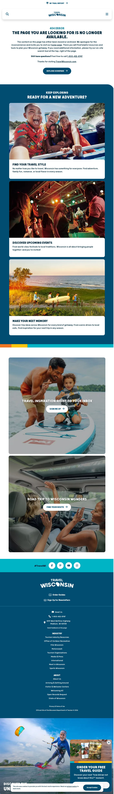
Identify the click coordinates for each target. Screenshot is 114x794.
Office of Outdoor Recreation (57, 641)
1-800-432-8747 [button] (74, 56)
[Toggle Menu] (105, 14)
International (57, 660)
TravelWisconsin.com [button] (66, 61)
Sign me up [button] (55, 409)
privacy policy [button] (72, 786)
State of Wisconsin (57, 698)
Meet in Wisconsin (57, 664)
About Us (57, 679)
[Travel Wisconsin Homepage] (57, 14)
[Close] (109, 742)
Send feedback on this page (57, 628)
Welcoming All (57, 691)
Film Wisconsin (57, 645)
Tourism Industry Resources (57, 637)
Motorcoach (57, 649)
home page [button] (56, 45)
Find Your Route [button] (55, 507)
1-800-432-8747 (58, 616)
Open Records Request (57, 694)
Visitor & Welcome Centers (57, 687)
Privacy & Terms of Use (57, 706)
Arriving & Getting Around (57, 683)
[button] (57, 3)
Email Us (58, 612)
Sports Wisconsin (57, 668)
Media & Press (57, 657)
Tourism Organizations (57, 653)
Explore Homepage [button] (56, 71)
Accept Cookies (92, 787)
